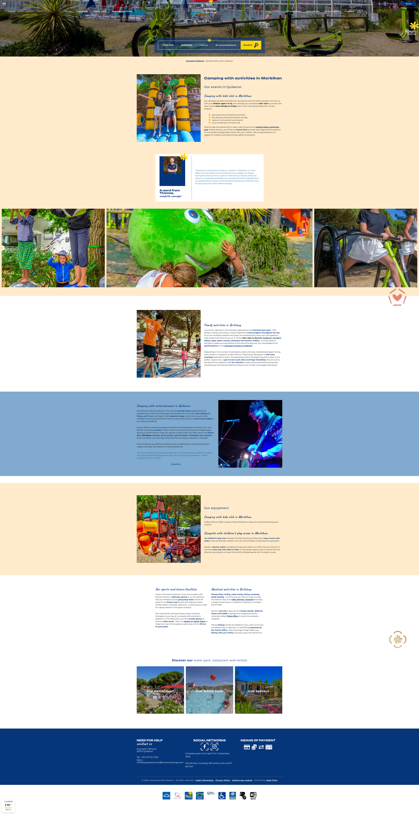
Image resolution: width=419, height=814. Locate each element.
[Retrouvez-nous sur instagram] (214, 746)
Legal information (204, 780)
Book (409, 4)
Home (68, 11)
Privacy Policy (223, 780)
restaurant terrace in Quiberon (238, 346)
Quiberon (267, 338)
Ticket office (232, 616)
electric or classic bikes (194, 621)
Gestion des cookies (242, 780)
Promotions (294, 11)
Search (247, 45)
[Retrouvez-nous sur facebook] (204, 746)
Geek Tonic (271, 780)
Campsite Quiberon (195, 61)
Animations (312, 11)
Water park (99, 11)
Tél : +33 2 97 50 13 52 (147, 757)
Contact (349, 11)
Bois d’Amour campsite (243, 600)
